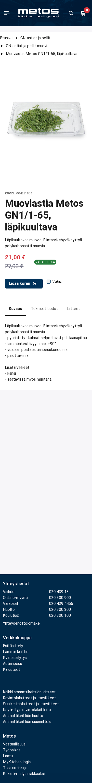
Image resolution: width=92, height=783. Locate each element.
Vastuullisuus (14, 744)
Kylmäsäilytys (15, 657)
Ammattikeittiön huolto (23, 715)
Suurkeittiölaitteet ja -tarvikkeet (31, 703)
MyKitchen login (17, 762)
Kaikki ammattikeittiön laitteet (29, 692)
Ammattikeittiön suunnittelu (27, 721)
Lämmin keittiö (15, 651)
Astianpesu (12, 663)
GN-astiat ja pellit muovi (26, 45)
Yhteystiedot (16, 583)
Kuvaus (15, 308)
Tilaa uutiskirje (15, 767)
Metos (9, 736)
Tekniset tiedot (44, 308)
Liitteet (73, 308)
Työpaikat (11, 750)
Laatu (8, 756)
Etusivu (6, 38)
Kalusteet (11, 669)
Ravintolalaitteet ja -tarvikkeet (29, 698)
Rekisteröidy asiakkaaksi (24, 773)
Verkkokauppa (17, 637)
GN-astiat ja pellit (35, 38)
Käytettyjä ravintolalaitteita (27, 709)
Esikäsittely (13, 645)
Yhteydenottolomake (21, 623)
